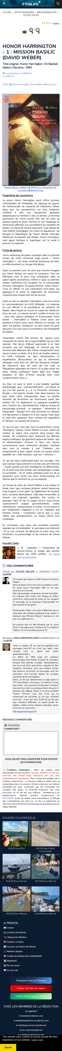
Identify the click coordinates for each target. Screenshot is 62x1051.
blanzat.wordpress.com (32, 1015)
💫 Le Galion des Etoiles (14, 932)
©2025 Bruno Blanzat (45, 881)
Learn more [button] (37, 1039)
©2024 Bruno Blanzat (16, 881)
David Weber (36, 84)
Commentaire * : (12, 729)
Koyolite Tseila (12, 73)
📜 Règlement (10, 960)
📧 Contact (8, 927)
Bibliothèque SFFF (46, 12)
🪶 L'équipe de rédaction (15, 937)
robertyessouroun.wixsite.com (31, 1025)
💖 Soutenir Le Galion (13, 942)
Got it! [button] (8, 1047)
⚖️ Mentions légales (13, 951)
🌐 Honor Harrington (19, 84)
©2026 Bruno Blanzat (16, 913)
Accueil (7, 12)
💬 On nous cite (10, 970)
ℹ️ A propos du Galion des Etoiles (19, 946)
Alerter (7, 574)
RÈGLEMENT (8, 798)
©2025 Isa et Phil (16, 848)
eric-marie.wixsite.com (32, 1030)
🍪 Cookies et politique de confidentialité (22, 956)
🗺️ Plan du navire (11, 965)
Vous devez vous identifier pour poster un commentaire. (31, 761)
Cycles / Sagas (31, 15)
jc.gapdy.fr (32, 1011)
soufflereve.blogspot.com (32, 1034)
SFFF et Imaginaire (24, 12)
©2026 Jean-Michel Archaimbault (45, 850)
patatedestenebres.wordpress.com (32, 1020)
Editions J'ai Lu (50, 84)
